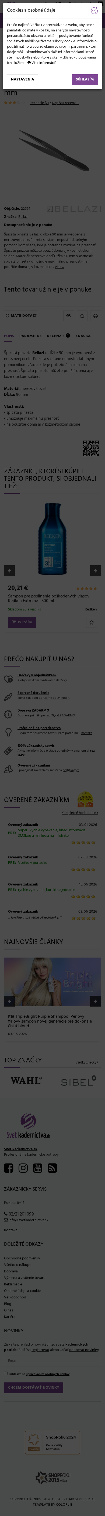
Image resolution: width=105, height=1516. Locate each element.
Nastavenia (22, 79)
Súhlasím (85, 79)
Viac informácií (43, 63)
